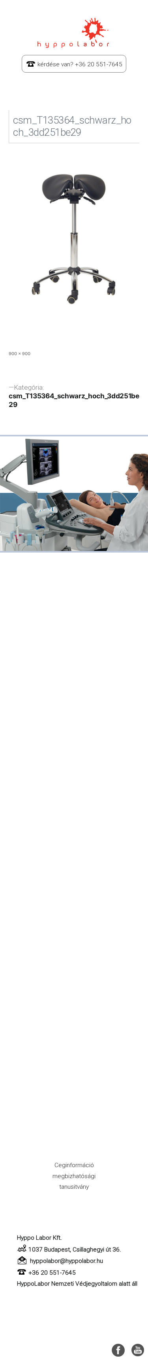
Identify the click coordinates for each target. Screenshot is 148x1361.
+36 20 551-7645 (52, 1272)
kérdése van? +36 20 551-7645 (79, 64)
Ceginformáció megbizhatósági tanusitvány (74, 1176)
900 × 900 (19, 353)
